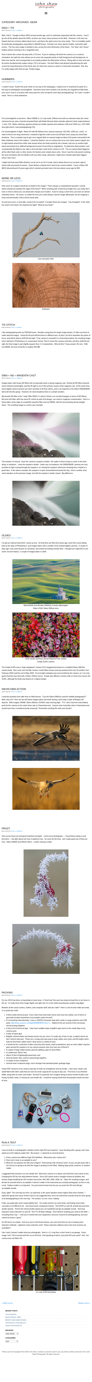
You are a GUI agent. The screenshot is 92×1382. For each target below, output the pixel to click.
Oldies (6, 535)
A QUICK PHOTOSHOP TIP (13, 1325)
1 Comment (18, 327)
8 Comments (19, 1145)
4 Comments (19, 831)
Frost (6, 828)
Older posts (7, 1303)
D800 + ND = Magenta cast (19, 375)
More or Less (11, 178)
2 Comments (19, 81)
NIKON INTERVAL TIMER (13, 1317)
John (12, 30)
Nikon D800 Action (14, 689)
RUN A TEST (9, 1142)
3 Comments (19, 30)
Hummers (8, 79)
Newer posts (84, 1303)
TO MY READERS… (11, 1314)
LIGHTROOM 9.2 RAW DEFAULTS (15, 1323)
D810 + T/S (8, 27)
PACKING (7, 992)
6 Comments (18, 691)
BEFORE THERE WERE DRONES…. (16, 1320)
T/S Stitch (8, 324)
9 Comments (18, 181)
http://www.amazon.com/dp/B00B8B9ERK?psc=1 (30, 1023)
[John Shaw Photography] (46, 5)
